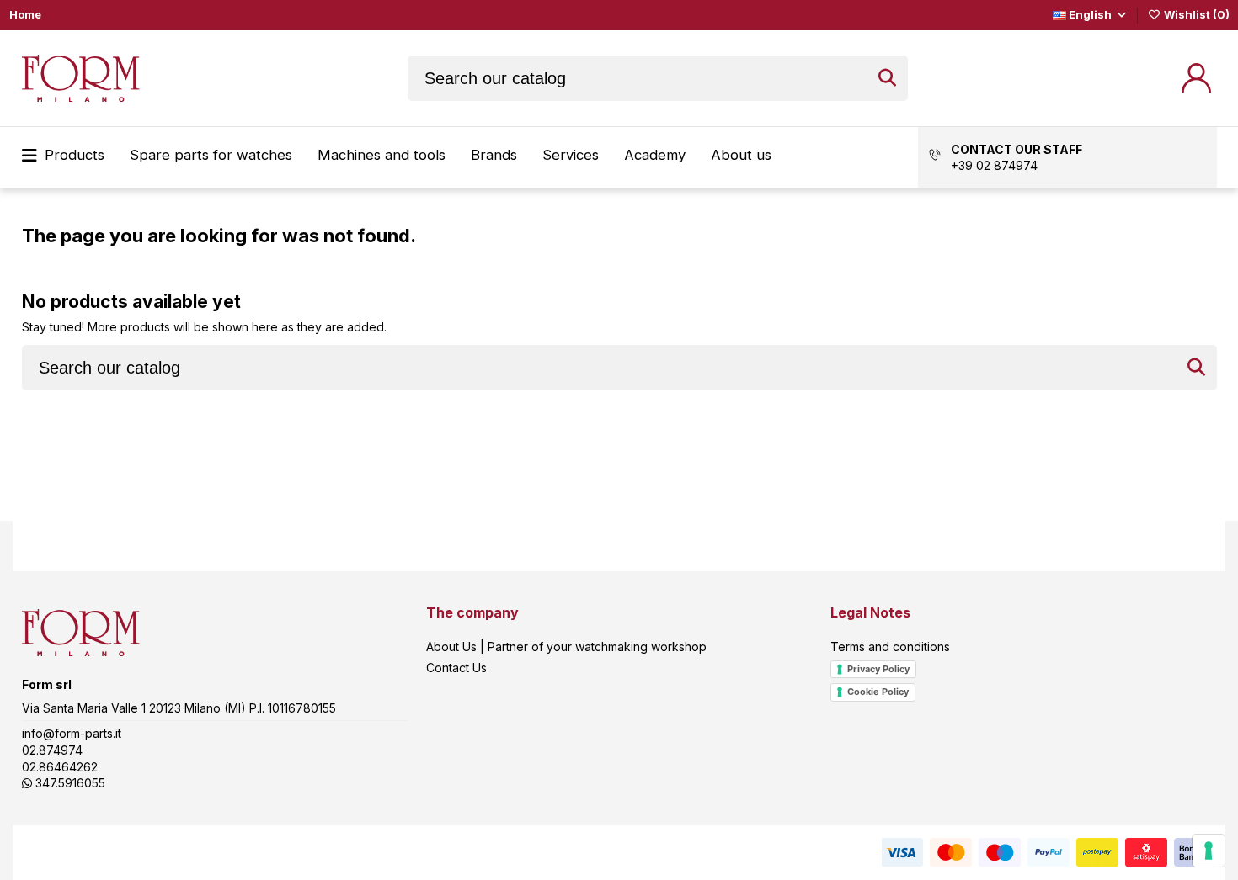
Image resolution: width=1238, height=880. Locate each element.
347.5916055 (68, 783)
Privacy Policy (878, 669)
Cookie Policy (878, 691)
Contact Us (456, 667)
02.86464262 (60, 767)
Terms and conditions (890, 646)
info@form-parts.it (71, 733)
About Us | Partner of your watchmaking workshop (566, 646)
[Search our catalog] (887, 78)
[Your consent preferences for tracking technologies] (1209, 851)
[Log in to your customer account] (1196, 78)
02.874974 (52, 750)
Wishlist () (1195, 14)
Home (25, 14)
